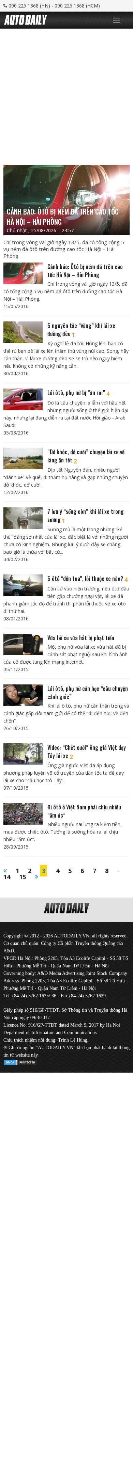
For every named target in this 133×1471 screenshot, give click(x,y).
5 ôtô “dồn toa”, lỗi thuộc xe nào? (87, 578)
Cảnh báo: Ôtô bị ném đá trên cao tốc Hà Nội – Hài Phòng (85, 271)
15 (22, 877)
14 (6, 877)
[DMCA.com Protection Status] (20, 1061)
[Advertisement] (66, 95)
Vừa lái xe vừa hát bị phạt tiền (80, 638)
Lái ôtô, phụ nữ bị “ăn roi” (78, 393)
